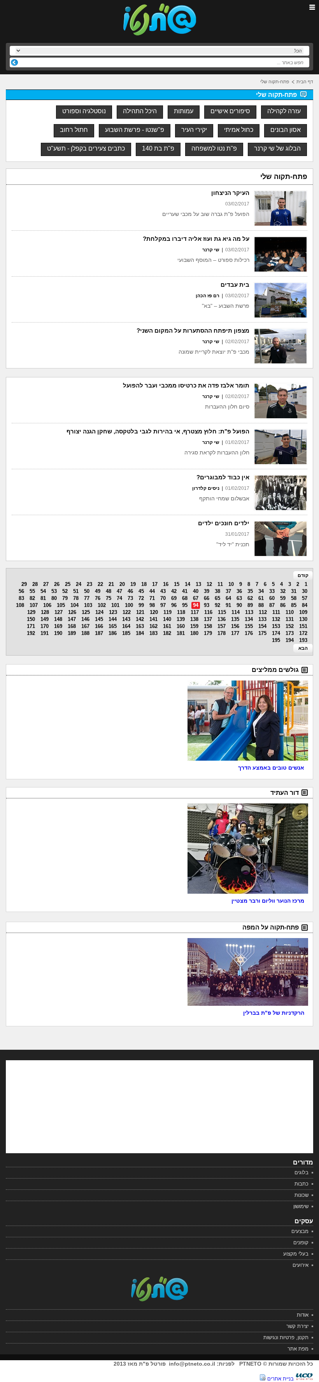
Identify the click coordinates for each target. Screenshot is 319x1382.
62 (250, 598)
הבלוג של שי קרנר (277, 148)
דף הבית (304, 81)
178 (221, 633)
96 (174, 605)
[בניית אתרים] (304, 1379)
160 (181, 626)
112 (263, 612)
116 (208, 612)
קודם (303, 575)
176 (249, 633)
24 (78, 584)
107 (34, 605)
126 (72, 612)
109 (303, 612)
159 (194, 626)
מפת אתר (297, 1349)
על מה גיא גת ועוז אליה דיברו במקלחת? (196, 238)
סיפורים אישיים (230, 111)
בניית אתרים (280, 1379)
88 (261, 605)
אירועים (300, 1265)
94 (195, 605)
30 (304, 591)
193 (303, 640)
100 (129, 605)
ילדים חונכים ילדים (223, 523)
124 (99, 612)
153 (276, 626)
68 (185, 598)
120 (154, 612)
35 (250, 591)
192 (31, 633)
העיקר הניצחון (230, 192)
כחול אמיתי (238, 129)
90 (239, 605)
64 (228, 598)
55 (32, 591)
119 (167, 612)
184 (140, 633)
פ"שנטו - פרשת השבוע (134, 129)
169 (58, 626)
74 (119, 598)
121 (140, 612)
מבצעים (299, 1231)
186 (113, 633)
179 (208, 633)
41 (185, 591)
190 (58, 633)
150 (31, 619)
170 (44, 626)
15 (176, 584)
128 (45, 612)
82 (32, 598)
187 (99, 633)
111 (276, 612)
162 (153, 626)
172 (303, 633)
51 (76, 591)
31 (293, 591)
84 (304, 605)
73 (130, 598)
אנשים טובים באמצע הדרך (271, 768)
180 (194, 633)
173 (290, 633)
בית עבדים (235, 284)
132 (276, 619)
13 (198, 584)
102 (102, 605)
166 (99, 626)
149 (44, 619)
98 (152, 605)
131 (290, 619)
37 (228, 591)
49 (97, 591)
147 (72, 619)
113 (249, 612)
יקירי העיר (194, 129)
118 (181, 612)
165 (113, 626)
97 (163, 605)
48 (108, 591)
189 (72, 633)
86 (283, 605)
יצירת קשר (297, 1326)
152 (290, 626)
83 (21, 598)
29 (24, 584)
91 (228, 605)
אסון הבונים (285, 129)
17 (155, 584)
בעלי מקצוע (295, 1254)
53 (54, 591)
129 (31, 612)
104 (74, 605)
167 (85, 626)
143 (126, 619)
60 (272, 598)
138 (194, 619)
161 (167, 626)
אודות (302, 1315)
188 (85, 633)
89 (250, 605)
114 (235, 612)
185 (126, 633)
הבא (303, 648)
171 (31, 626)
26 (57, 584)
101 (115, 605)
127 (58, 612)
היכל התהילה (140, 111)
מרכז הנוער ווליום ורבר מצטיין (267, 901)
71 (152, 598)
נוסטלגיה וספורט (84, 111)
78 (76, 598)
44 (152, 591)
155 (249, 626)
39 (206, 591)
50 (86, 591)
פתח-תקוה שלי (274, 81)
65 (217, 598)
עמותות (183, 111)
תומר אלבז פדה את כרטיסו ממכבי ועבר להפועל (186, 385)
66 (206, 598)
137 (208, 619)
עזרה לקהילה (284, 111)
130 (303, 619)
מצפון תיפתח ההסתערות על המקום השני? (193, 330)
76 (97, 598)
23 (89, 584)
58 (293, 598)
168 (72, 626)
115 (222, 612)
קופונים (300, 1242)
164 (126, 626)
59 (283, 598)
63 (239, 598)
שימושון (300, 1206)
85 (293, 605)
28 (35, 584)
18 (144, 584)
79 (65, 598)
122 (127, 612)
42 (174, 591)
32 (283, 591)
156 (235, 626)
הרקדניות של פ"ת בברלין (273, 1013)
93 (206, 605)
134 (249, 619)
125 (86, 612)
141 (153, 619)
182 (167, 633)
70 (163, 598)
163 (140, 626)
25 (67, 584)
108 (20, 605)
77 (86, 598)
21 (111, 584)
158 (208, 626)
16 (165, 584)
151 (303, 626)
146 (85, 619)
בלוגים (301, 1172)
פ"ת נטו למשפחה (214, 148)
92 (217, 605)
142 (140, 619)
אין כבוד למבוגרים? (222, 477)
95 (185, 605)
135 (235, 619)
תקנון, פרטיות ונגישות (285, 1337)
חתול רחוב (74, 129)
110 (290, 612)
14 (187, 584)
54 (43, 591)
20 (122, 584)
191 (44, 633)
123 (113, 612)
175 (262, 633)
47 (119, 591)
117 (195, 612)
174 (276, 633)
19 (133, 584)
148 (58, 619)
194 (290, 640)
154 (262, 626)
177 (235, 633)
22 (100, 584)
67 (195, 598)
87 (272, 605)
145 (99, 619)
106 (47, 605)
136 (221, 619)
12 (209, 584)
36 (239, 591)
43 (163, 591)
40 (195, 591)
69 (174, 598)
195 (276, 640)
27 (46, 584)
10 (231, 584)
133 (262, 619)
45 (141, 591)
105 (61, 605)
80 (54, 598)
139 (181, 619)
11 (220, 584)
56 (21, 591)
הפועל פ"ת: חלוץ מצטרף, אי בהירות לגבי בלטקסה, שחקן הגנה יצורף (158, 431)
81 (43, 598)
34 (261, 591)
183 (153, 633)
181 (181, 633)
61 (261, 598)
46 (130, 591)
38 (217, 591)
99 (141, 605)
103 (88, 605)
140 (167, 619)
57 (304, 598)
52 (65, 591)
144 (113, 619)
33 (272, 591)
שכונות (301, 1195)
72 (141, 598)
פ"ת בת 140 (158, 148)
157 (221, 626)
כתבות (301, 1184)
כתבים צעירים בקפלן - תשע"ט (86, 148)
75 (108, 598)
